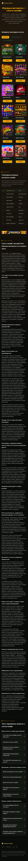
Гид (13, 846)
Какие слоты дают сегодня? (10, 782)
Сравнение (8, 846)
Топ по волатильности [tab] (16, 37)
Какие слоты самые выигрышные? (12, 777)
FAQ (16, 846)
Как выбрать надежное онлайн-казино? (11, 812)
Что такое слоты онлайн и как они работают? (12, 736)
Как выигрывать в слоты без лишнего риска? (10, 795)
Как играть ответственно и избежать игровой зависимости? (13, 832)
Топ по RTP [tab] (5, 37)
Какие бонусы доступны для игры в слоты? (12, 819)
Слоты (3, 846)
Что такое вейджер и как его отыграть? (11, 806)
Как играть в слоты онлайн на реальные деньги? (11, 748)
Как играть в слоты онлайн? (10, 742)
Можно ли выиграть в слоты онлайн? (13, 771)
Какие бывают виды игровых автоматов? (11, 754)
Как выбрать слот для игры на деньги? (11, 788)
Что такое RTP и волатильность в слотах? (12, 761)
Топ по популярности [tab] (8, 40)
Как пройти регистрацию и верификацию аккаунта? (10, 825)
